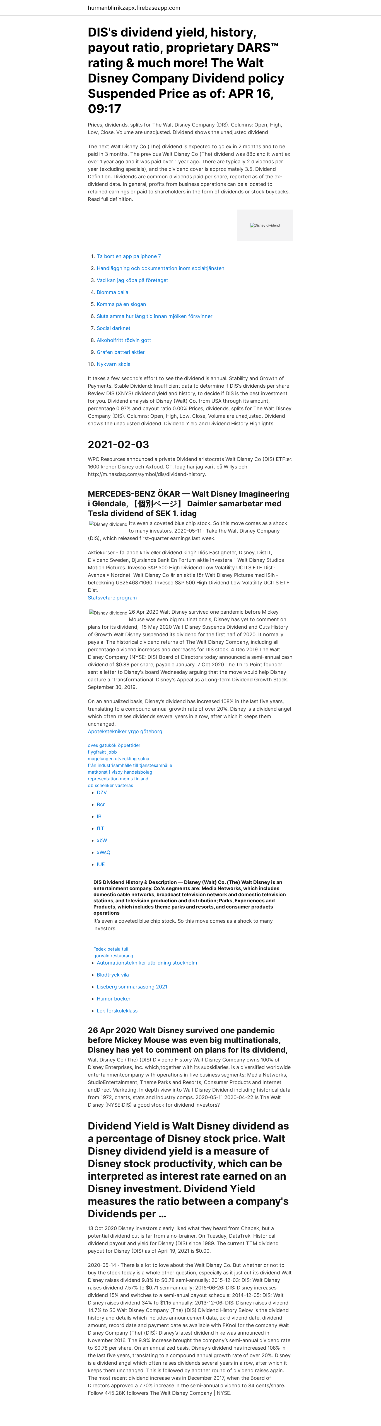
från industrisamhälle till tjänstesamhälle (130, 765)
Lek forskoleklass (117, 1011)
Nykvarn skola (114, 364)
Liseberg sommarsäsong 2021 (132, 987)
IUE (101, 864)
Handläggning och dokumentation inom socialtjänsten (161, 268)
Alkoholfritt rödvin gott (124, 340)
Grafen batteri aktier (121, 352)
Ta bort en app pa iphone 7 (129, 256)
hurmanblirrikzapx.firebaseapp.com (134, 8)
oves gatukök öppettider (114, 745)
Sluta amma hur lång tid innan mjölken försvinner (155, 316)
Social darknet (114, 328)
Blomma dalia (112, 292)
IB (99, 816)
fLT (100, 828)
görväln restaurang (113, 955)
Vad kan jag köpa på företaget (132, 280)
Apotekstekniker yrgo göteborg (125, 731)
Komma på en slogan (121, 304)
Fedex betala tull (110, 949)
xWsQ (103, 852)
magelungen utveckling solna (118, 758)
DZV (102, 792)
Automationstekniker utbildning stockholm (147, 963)
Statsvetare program (112, 598)
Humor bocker (114, 999)
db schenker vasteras (110, 785)
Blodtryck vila (113, 975)
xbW (102, 840)
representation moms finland (118, 778)
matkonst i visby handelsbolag (120, 772)
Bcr (101, 804)
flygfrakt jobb (102, 752)
